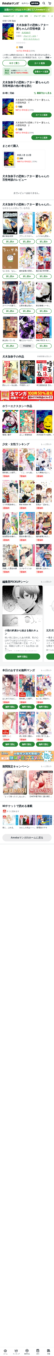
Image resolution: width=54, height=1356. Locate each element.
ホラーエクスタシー (31, 39)
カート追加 (39, 63)
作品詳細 (27, 345)
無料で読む (22, 656)
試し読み (10, 241)
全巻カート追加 (41, 71)
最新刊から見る (44, 93)
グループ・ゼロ (29, 36)
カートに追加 (41, 114)
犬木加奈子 (26, 32)
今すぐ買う (14, 63)
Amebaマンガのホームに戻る (27, 837)
